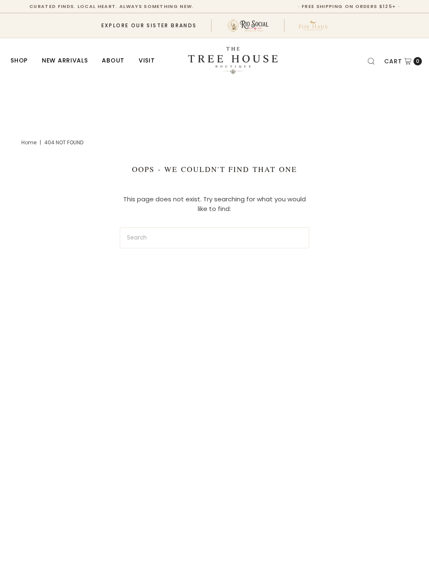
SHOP (19, 60)
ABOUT (113, 60)
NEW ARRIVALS (65, 60)
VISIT (147, 60)
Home (28, 142)
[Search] (371, 61)
